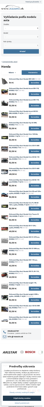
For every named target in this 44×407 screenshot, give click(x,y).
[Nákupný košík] (34, 7)
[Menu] (39, 7)
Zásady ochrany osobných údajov (22, 392)
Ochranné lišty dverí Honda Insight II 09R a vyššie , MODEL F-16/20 (24, 295)
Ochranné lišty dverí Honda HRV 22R (22, 79)
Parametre (32, 73)
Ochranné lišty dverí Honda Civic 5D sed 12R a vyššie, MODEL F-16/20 (25, 192)
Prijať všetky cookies (22, 398)
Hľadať (22, 51)
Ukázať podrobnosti (22, 403)
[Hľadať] (29, 7)
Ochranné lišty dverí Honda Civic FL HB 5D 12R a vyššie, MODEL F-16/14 (23, 204)
